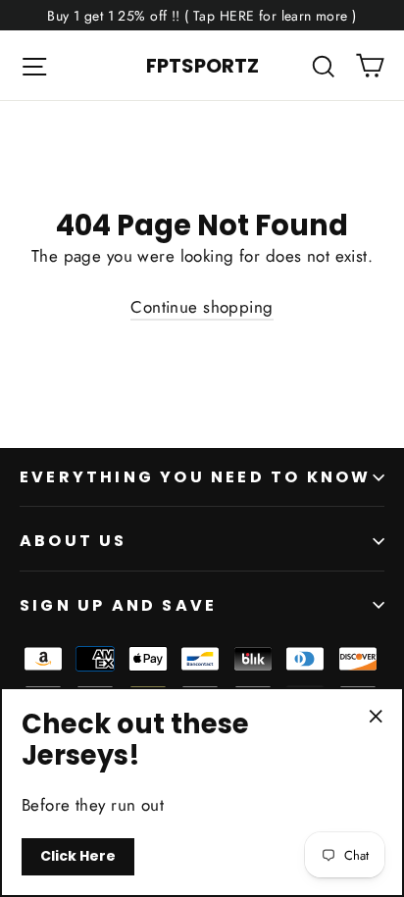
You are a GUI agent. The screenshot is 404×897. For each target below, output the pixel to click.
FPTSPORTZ (202, 65)
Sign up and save (118, 605)
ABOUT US (73, 540)
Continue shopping (201, 307)
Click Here (78, 856)
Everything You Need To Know (195, 477)
